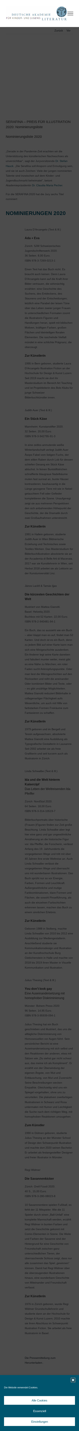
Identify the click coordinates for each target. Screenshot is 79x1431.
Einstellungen (39, 1421)
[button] (73, 1380)
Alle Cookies (39, 1400)
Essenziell (39, 1411)
